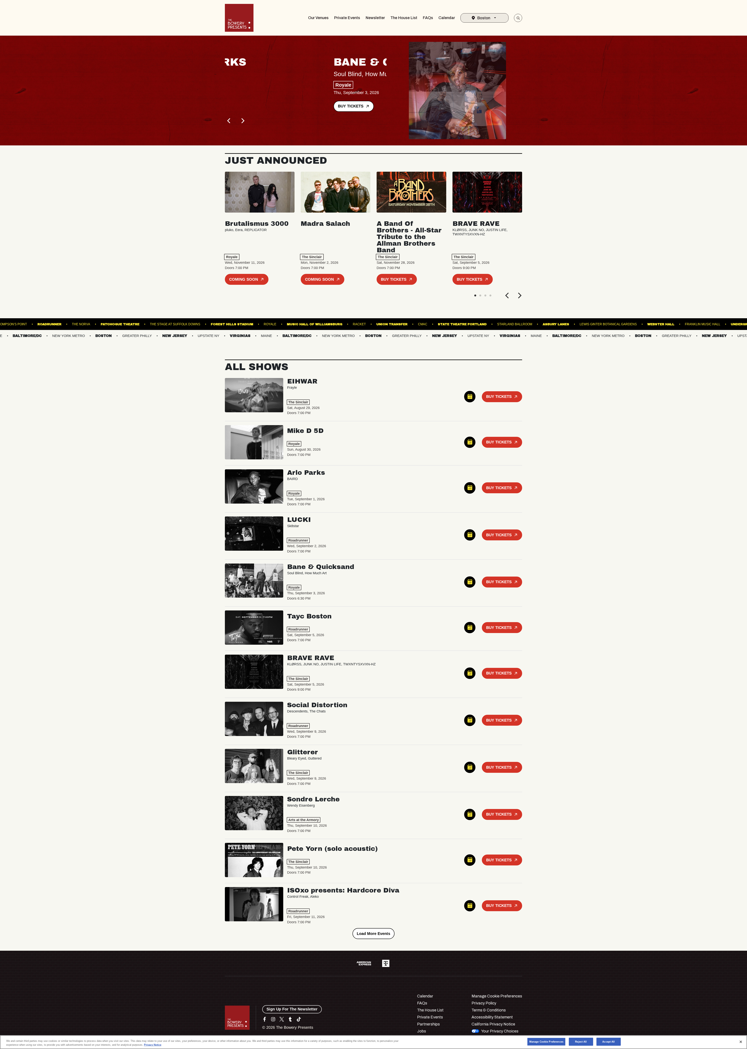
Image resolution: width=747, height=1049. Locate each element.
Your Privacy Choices (499, 1031)
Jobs (421, 1031)
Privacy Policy (484, 1003)
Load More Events (373, 933)
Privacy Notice (152, 1044)
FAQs (428, 18)
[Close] (740, 1042)
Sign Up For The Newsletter (292, 1009)
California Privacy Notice (493, 1024)
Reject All (581, 1041)
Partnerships (428, 1024)
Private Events (347, 18)
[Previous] (229, 120)
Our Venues (318, 18)
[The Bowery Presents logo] (239, 18)
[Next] (242, 120)
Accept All (608, 1041)
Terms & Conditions (489, 1010)
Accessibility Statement (492, 1017)
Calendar (446, 18)
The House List (403, 18)
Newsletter (375, 18)
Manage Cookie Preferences (546, 1041)
